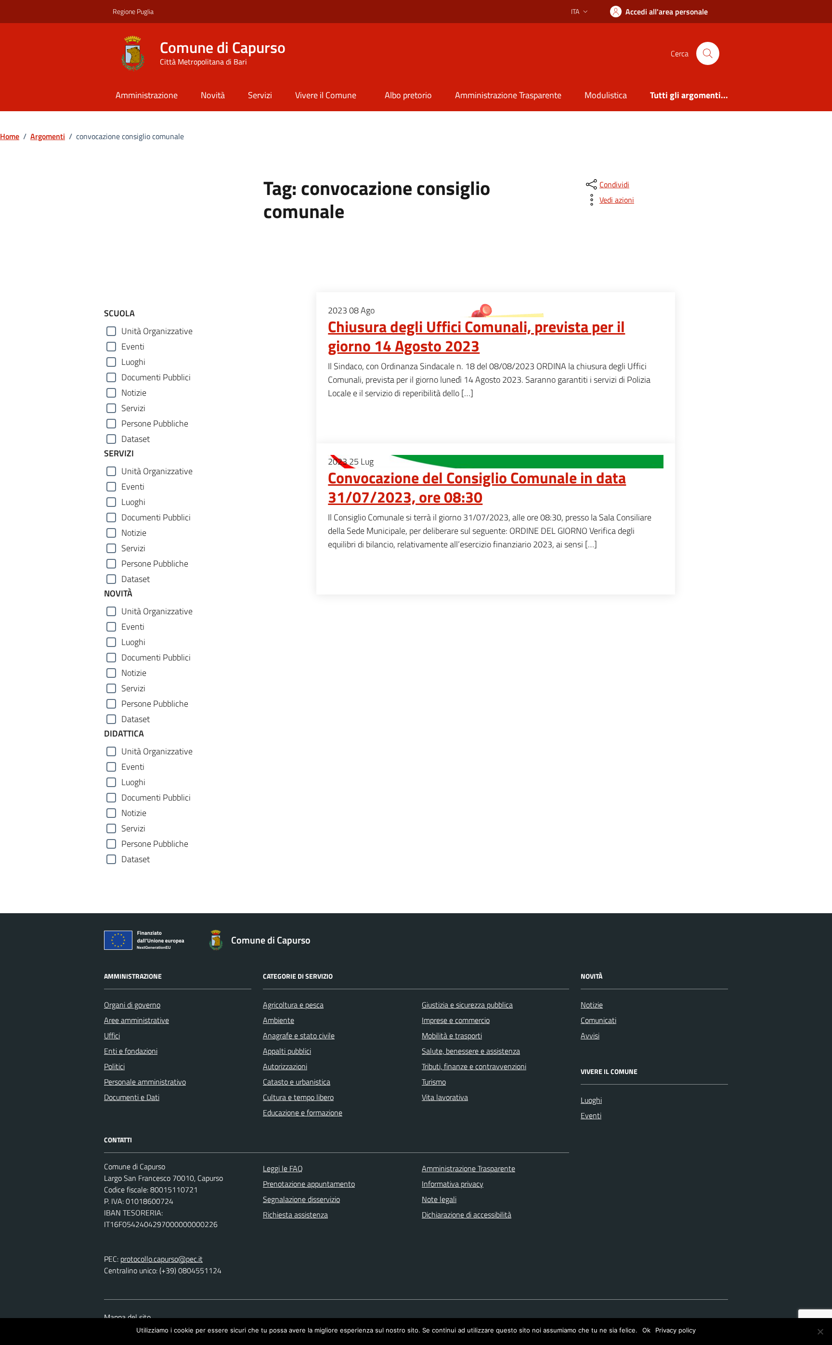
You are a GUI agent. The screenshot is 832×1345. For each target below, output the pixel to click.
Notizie (133, 392)
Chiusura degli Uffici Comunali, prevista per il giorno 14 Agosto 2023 (476, 336)
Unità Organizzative (157, 330)
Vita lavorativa (445, 1097)
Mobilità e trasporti (452, 1035)
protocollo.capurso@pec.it (161, 1259)
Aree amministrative (136, 1020)
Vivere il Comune (325, 95)
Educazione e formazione (302, 1112)
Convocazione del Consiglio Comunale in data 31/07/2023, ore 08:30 (477, 487)
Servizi (260, 95)
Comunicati (598, 1020)
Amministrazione (147, 95)
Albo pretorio (408, 95)
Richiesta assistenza (295, 1214)
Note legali (439, 1199)
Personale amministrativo (145, 1081)
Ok (646, 1330)
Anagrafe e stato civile (299, 1035)
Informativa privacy (452, 1184)
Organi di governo (132, 1004)
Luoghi (133, 361)
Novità (213, 95)
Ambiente (278, 1020)
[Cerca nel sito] (707, 53)
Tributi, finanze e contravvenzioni (474, 1066)
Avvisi (590, 1035)
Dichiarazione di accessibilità (466, 1214)
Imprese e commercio (456, 1020)
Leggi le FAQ (283, 1168)
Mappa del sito (127, 1317)
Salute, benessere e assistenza (471, 1051)
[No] (820, 1331)
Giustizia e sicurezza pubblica (467, 1004)
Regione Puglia (133, 11)
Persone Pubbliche (154, 423)
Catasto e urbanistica (296, 1081)
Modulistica (606, 95)
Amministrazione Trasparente (508, 95)
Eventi (132, 346)
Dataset (135, 438)
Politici (114, 1066)
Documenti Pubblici (156, 377)
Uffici (112, 1035)
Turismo (434, 1081)
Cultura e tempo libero (298, 1097)
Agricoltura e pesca (293, 1004)
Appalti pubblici (287, 1051)
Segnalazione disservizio (301, 1199)
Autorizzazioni (285, 1066)
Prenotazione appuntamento (309, 1184)
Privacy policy (675, 1330)
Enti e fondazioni (130, 1051)
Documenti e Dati (131, 1097)
